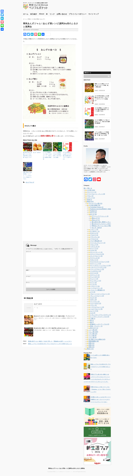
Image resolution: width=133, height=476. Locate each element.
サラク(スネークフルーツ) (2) (99, 261)
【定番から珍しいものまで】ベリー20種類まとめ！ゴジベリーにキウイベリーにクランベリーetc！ (100, 399)
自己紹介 (33, 14)
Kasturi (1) (93, 211)
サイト (28, 282)
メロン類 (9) (92, 337)
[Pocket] (2, 22)
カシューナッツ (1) (96, 252)
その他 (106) (91, 190)
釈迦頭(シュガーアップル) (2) (99, 324)
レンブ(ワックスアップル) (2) (99, 316)
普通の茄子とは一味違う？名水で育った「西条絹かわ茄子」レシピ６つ (49, 341)
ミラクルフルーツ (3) (97, 307)
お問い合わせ (62, 14)
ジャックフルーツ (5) (97, 269)
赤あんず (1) (96, 220)
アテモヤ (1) (94, 239)
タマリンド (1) (95, 275)
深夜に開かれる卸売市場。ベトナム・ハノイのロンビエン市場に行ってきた (27, 176)
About (41, 14)
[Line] (2, 25)
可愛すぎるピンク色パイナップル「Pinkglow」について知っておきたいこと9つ (100, 389)
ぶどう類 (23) (93, 330)
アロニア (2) (94, 244)
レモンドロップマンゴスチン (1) (100, 315)
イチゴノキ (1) (95, 246)
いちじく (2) (94, 229)
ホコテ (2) (93, 297)
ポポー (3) (93, 299)
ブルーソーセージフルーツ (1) (100, 294)
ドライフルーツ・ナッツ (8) (96, 194)
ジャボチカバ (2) (95, 271)
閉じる (90, 188)
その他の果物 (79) (94, 205)
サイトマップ (93, 14)
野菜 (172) (90, 349)
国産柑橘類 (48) (94, 341)
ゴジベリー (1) (91, 192)
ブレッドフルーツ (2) (97, 296)
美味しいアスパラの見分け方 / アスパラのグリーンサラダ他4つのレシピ (50, 343)
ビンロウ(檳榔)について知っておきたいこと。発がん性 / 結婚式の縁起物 (47, 156)
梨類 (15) (91, 347)
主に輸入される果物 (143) (97, 339)
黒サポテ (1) (94, 328)
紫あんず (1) (96, 218)
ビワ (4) (92, 292)
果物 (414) (90, 201)
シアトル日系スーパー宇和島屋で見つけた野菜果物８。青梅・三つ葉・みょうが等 (102, 134)
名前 (27, 270)
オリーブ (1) (94, 248)
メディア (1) (91, 198)
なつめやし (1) (95, 231)
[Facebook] (2, 11)
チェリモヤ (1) (95, 277)
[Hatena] (2, 18)
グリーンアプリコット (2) (100, 216)
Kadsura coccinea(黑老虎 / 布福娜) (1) (102, 209)
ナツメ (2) (93, 282)
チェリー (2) (94, 279)
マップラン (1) (95, 301)
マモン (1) (90, 196)
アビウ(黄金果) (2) (96, 241)
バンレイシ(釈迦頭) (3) (97, 290)
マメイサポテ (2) (95, 303)
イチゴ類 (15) (93, 333)
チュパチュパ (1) (95, 280)
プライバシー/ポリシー (77, 14)
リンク (52, 14)
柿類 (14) (91, 343)
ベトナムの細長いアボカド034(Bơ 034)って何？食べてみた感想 (57, 155)
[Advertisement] (38, 199)
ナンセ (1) (93, 284)
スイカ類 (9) (92, 335)
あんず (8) (93, 214)
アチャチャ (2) (95, 237)
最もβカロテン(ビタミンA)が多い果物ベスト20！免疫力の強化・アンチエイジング (54, 316)
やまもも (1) (94, 233)
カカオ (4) (93, 250)
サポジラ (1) (94, 260)
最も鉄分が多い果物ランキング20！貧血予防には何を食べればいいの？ (27, 155)
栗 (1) (92, 320)
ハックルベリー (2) (96, 288)
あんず (28, 182)
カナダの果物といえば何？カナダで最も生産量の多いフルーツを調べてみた (67, 156)
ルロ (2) (92, 313)
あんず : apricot (36, 152)
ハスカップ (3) (95, 286)
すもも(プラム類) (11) (95, 203)
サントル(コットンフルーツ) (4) (100, 265)
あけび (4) (93, 212)
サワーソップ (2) (95, 263)
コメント (28, 251)
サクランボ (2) (95, 258)
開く (85, 188)
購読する (88, 72)
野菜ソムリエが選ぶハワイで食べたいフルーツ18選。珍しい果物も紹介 (102, 85)
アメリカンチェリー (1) (97, 243)
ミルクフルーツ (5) (96, 309)
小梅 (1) (92, 318)
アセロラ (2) (94, 235)
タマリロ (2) (94, 273)
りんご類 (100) (93, 332)
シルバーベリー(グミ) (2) (98, 267)
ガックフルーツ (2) (96, 256)
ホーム (25, 14)
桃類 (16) (91, 345)
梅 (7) (92, 322)
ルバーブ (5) (94, 311)
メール (28, 276)
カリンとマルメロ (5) (97, 254)
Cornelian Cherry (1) (96, 207)
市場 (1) (89, 199)
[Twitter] (2, 15)
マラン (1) (93, 305)
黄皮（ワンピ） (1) (96, 326)
